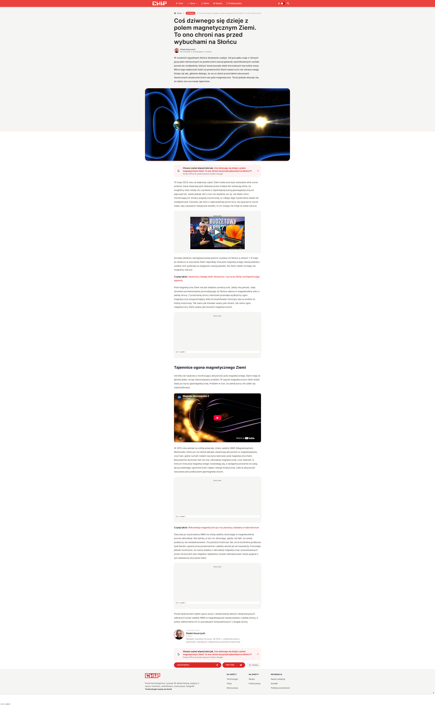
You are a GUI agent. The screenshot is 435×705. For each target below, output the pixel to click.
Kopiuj (255, 665)
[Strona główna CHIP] (159, 3)
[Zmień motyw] (281, 3)
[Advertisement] (217, 334)
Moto (206, 3)
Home (179, 13)
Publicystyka (235, 3)
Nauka (219, 3)
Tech (180, 3)
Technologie (232, 679)
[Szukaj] (288, 3)
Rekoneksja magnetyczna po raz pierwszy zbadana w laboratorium (223, 527)
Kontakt (274, 683)
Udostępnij (183, 665)
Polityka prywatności (280, 688)
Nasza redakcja (278, 679)
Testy (192, 3)
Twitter (229, 665)
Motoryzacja (232, 688)
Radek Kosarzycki (187, 49)
